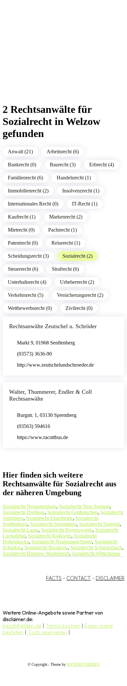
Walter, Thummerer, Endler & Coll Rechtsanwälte (50, 395)
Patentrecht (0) (23, 243)
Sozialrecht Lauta (20, 530)
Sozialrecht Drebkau (24, 512)
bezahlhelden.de (22, 625)
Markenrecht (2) (65, 217)
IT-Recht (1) (84, 203)
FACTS (54, 578)
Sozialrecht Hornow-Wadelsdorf (36, 553)
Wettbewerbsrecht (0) (30, 308)
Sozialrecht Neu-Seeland (84, 506)
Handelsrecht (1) (74, 177)
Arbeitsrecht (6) (63, 151)
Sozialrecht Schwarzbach (96, 547)
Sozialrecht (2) (77, 256)
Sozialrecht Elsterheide (49, 518)
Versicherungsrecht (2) (80, 295)
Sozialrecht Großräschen (72, 512)
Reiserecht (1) (65, 243)
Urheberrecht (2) (77, 282)
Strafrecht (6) (65, 269)
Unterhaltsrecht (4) (27, 282)
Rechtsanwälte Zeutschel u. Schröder (53, 326)
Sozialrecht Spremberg (53, 524)
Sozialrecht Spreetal (99, 524)
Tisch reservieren (47, 632)
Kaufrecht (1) (21, 217)
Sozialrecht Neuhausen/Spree (62, 541)
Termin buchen (63, 625)
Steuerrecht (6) (23, 269)
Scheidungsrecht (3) (28, 256)
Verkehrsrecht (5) (25, 295)
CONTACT (78, 578)
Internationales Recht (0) (33, 203)
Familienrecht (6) (25, 177)
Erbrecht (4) (101, 164)
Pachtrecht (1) (62, 230)
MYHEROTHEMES (83, 664)
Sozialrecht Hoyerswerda (67, 530)
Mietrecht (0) (21, 230)
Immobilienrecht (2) (28, 190)
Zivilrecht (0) (78, 308)
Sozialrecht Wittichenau (96, 553)
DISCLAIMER (110, 578)
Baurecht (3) (63, 164)
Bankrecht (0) (22, 164)
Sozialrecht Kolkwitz (49, 536)
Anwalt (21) (20, 151)
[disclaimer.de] (57, 59)
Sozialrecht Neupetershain (29, 506)
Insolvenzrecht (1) (80, 190)
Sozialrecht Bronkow (46, 547)
